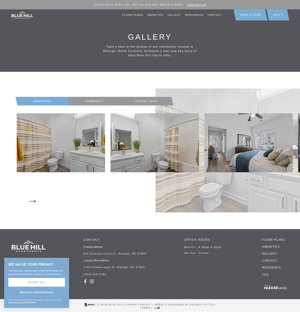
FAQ (265, 274)
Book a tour (250, 15)
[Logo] (28, 254)
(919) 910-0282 (95, 274)
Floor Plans (132, 15)
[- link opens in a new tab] (275, 289)
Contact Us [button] (196, 4)
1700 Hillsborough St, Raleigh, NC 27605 (114, 267)
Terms (145, 307)
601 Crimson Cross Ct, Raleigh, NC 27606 (115, 253)
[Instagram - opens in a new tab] (92, 282)
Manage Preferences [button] (37, 292)
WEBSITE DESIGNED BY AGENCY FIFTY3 (184, 304)
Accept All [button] (37, 282)
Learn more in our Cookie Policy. (22, 302)
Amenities (155, 15)
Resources (194, 15)
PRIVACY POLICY (138, 304)
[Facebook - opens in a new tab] (85, 282)
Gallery (174, 15)
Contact (214, 15)
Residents (271, 267)
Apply (278, 15)
